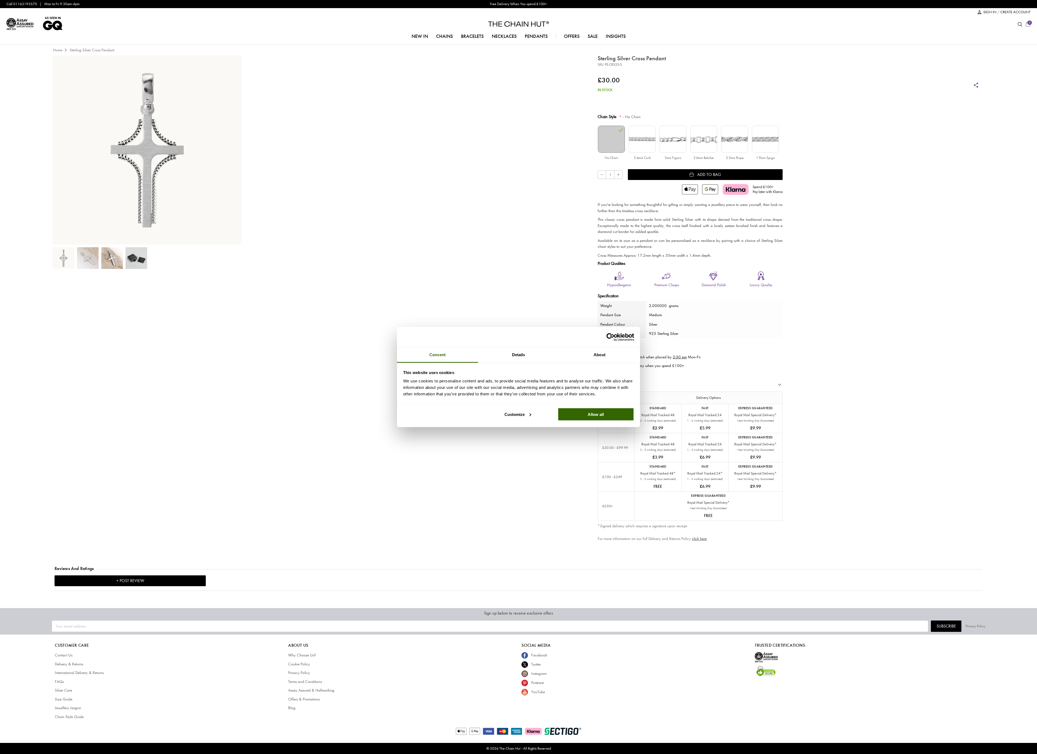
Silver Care (63, 690)
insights (616, 36)
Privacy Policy (975, 626)
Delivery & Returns (69, 664)
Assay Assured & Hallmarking (311, 690)
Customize (514, 414)
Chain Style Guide (69, 716)
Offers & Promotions (304, 699)
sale (593, 36)
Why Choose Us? (302, 655)
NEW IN (420, 36)
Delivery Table (610, 385)
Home (57, 50)
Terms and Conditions (305, 681)
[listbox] (690, 143)
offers (572, 36)
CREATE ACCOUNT (1015, 12)
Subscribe (946, 626)
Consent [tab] (437, 354)
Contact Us (63, 655)
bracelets (472, 36)
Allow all (596, 414)
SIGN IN (990, 12)
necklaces (504, 36)
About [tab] (599, 354)
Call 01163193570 (21, 4)
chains (444, 36)
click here (699, 538)
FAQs (59, 681)
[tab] (690, 386)
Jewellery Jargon (68, 707)
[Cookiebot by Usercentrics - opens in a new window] (610, 337)
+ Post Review (130, 580)
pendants (536, 36)
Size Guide (63, 699)
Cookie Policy (299, 664)
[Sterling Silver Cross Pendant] (63, 258)
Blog (291, 707)
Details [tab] (518, 354)
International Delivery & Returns (79, 672)
